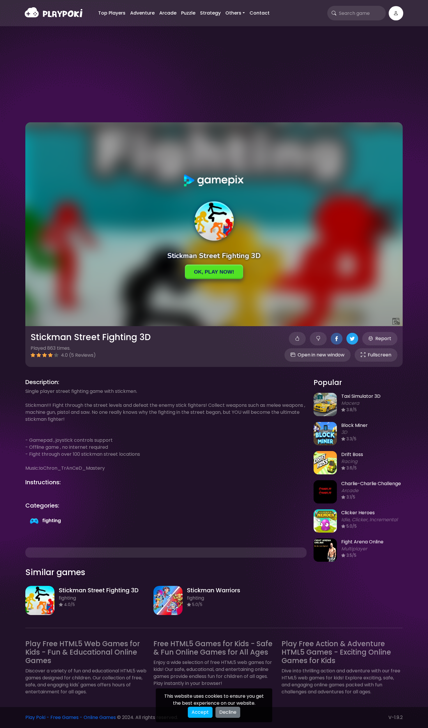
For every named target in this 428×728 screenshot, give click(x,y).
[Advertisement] (214, 78)
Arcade (167, 13)
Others (233, 13)
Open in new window (321, 354)
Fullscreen (379, 354)
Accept (200, 712)
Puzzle (188, 13)
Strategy (210, 13)
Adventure (142, 13)
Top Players (111, 13)
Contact (260, 13)
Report (383, 338)
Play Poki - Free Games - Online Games (70, 717)
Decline (227, 712)
